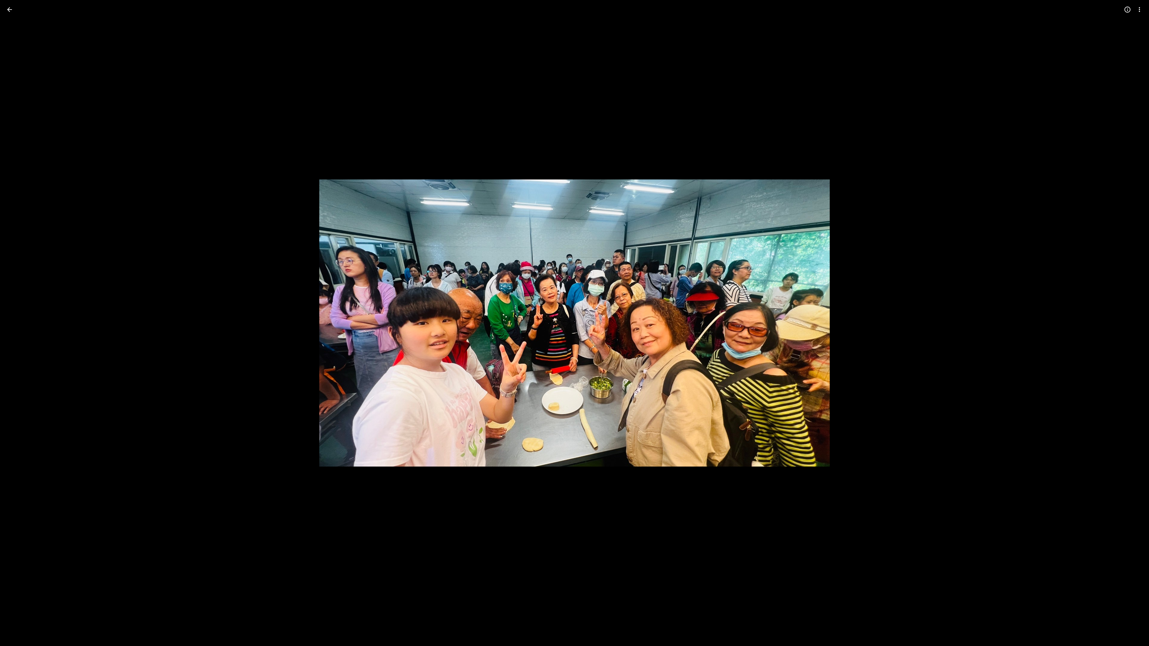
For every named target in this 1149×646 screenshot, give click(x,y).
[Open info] (1127, 10)
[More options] (1139, 10)
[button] (16, 323)
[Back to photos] (9, 9)
